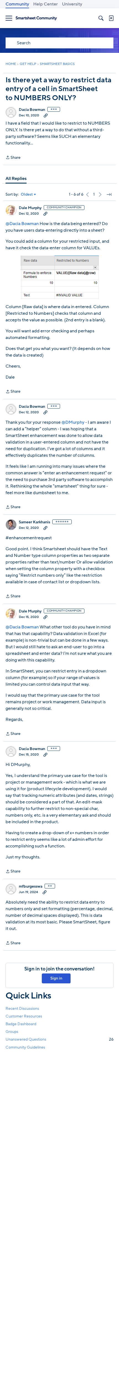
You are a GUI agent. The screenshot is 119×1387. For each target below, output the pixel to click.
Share (13, 158)
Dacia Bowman (32, 109)
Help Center (45, 4)
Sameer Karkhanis (34, 522)
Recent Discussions (22, 1008)
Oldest (27, 194)
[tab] (16, 178)
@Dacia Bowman (22, 224)
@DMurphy (72, 422)
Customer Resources (24, 1016)
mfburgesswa (30, 886)
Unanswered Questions (59, 1039)
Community (17, 4)
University (72, 4)
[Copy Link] (45, 115)
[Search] (101, 18)
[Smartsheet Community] (36, 18)
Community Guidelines (25, 1047)
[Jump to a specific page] (109, 194)
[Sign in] (111, 18)
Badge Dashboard (21, 1024)
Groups (12, 1031)
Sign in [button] (56, 978)
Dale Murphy (30, 208)
